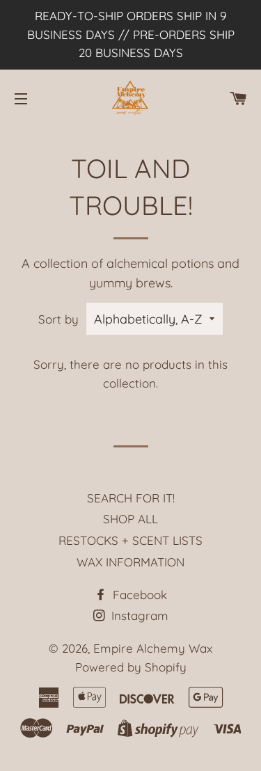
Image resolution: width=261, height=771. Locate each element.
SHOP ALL (130, 518)
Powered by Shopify (131, 667)
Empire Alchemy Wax (152, 648)
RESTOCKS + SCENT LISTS (130, 540)
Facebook (138, 594)
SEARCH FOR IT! (131, 498)
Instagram (138, 615)
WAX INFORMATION (130, 562)
